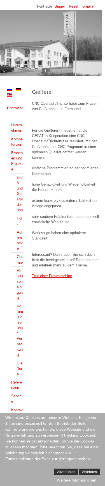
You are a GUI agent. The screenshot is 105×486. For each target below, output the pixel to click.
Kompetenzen (17, 142)
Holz (19, 221)
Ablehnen (89, 472)
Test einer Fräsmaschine (52, 276)
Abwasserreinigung (20, 284)
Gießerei (19, 368)
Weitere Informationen (76, 480)
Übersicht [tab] (15, 108)
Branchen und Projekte (17, 161)
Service (16, 398)
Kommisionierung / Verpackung (20, 330)
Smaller (88, 6)
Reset (73, 6)
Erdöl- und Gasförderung (20, 193)
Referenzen (16, 385)
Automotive (20, 240)
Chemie (20, 259)
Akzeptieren (66, 472)
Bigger (60, 6)
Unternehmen (16, 128)
